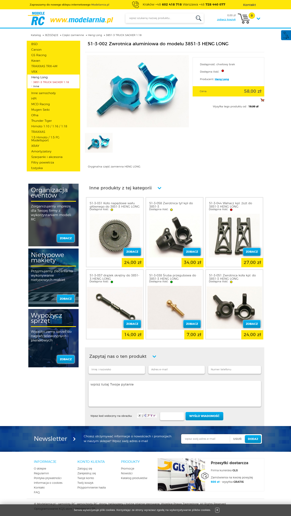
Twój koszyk (85, 483)
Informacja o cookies (48, 483)
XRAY (35, 146)
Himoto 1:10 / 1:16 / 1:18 (49, 126)
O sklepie (40, 468)
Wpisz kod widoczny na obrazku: (111, 416)
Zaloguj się (84, 468)
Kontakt (39, 487)
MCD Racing (40, 104)
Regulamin (41, 473)
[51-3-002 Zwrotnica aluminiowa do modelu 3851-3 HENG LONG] (138, 126)
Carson (36, 49)
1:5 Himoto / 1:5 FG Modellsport (45, 139)
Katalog (36, 35)
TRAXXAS (38, 131)
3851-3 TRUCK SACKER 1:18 (124, 35)
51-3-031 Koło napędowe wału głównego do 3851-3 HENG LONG (115, 205)
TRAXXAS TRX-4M (44, 66)
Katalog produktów (134, 478)
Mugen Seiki (40, 109)
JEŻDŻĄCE (51, 35)
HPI (33, 98)
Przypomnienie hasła (91, 487)
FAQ (37, 492)
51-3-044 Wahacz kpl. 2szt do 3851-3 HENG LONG (230, 205)
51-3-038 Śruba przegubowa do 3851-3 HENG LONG (172, 277)
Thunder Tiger (41, 120)
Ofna (34, 115)
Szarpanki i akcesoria (47, 157)
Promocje (127, 468)
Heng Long (95, 35)
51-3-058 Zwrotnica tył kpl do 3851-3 (171, 205)
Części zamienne (73, 35)
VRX (34, 71)
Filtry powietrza (42, 162)
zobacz (66, 238)
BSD (34, 44)
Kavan (35, 60)
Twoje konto (85, 478)
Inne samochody (43, 93)
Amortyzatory (41, 151)
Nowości (127, 473)
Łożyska (37, 168)
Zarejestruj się (86, 473)
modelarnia (70, 18)
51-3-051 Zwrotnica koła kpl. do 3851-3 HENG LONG (232, 277)
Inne (36, 86)
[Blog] (286, 38)
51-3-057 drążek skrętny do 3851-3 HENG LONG (114, 277)
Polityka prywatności (48, 478)
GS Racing (39, 55)
